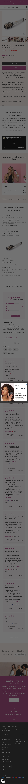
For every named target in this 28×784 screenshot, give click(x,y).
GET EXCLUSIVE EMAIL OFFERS (20, 395)
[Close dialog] (26, 383)
